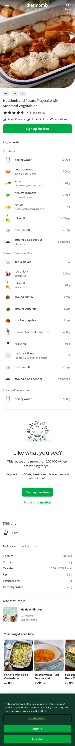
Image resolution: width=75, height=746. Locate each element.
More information (37, 502)
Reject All (37, 728)
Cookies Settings (37, 718)
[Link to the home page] (37, 6)
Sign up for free (37, 129)
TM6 (14, 93)
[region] (37, 720)
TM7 (6, 93)
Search (68, 9)
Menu (7, 9)
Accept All (37, 739)
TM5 (22, 93)
